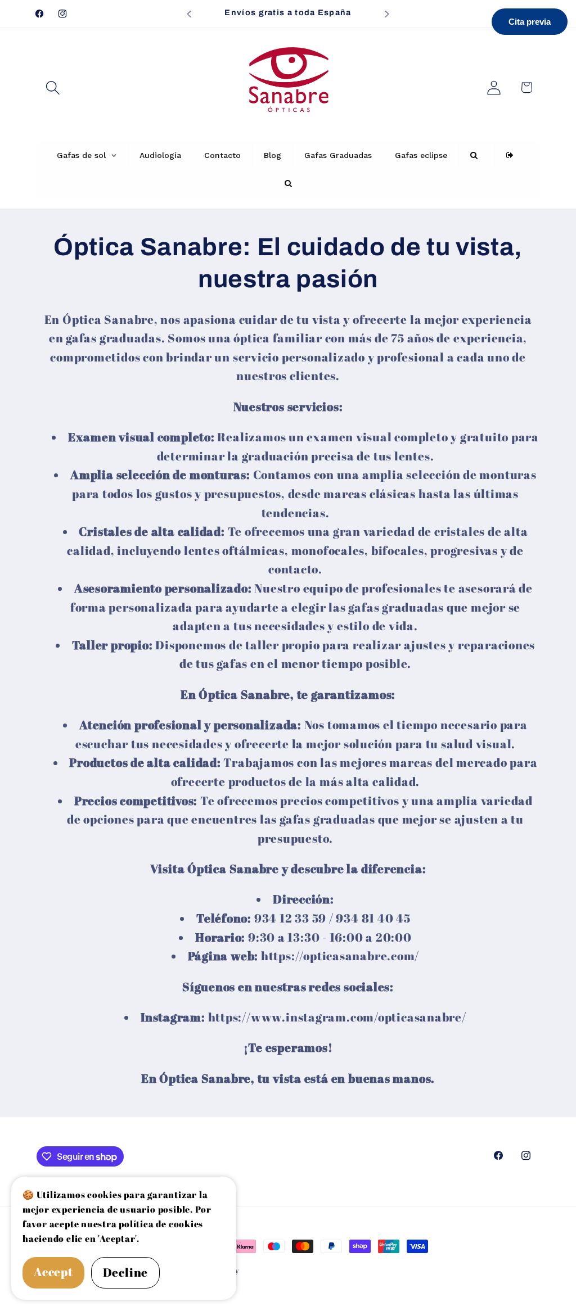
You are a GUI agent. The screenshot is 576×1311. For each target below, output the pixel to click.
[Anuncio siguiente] (387, 14)
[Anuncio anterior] (189, 14)
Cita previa (529, 21)
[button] (53, 87)
